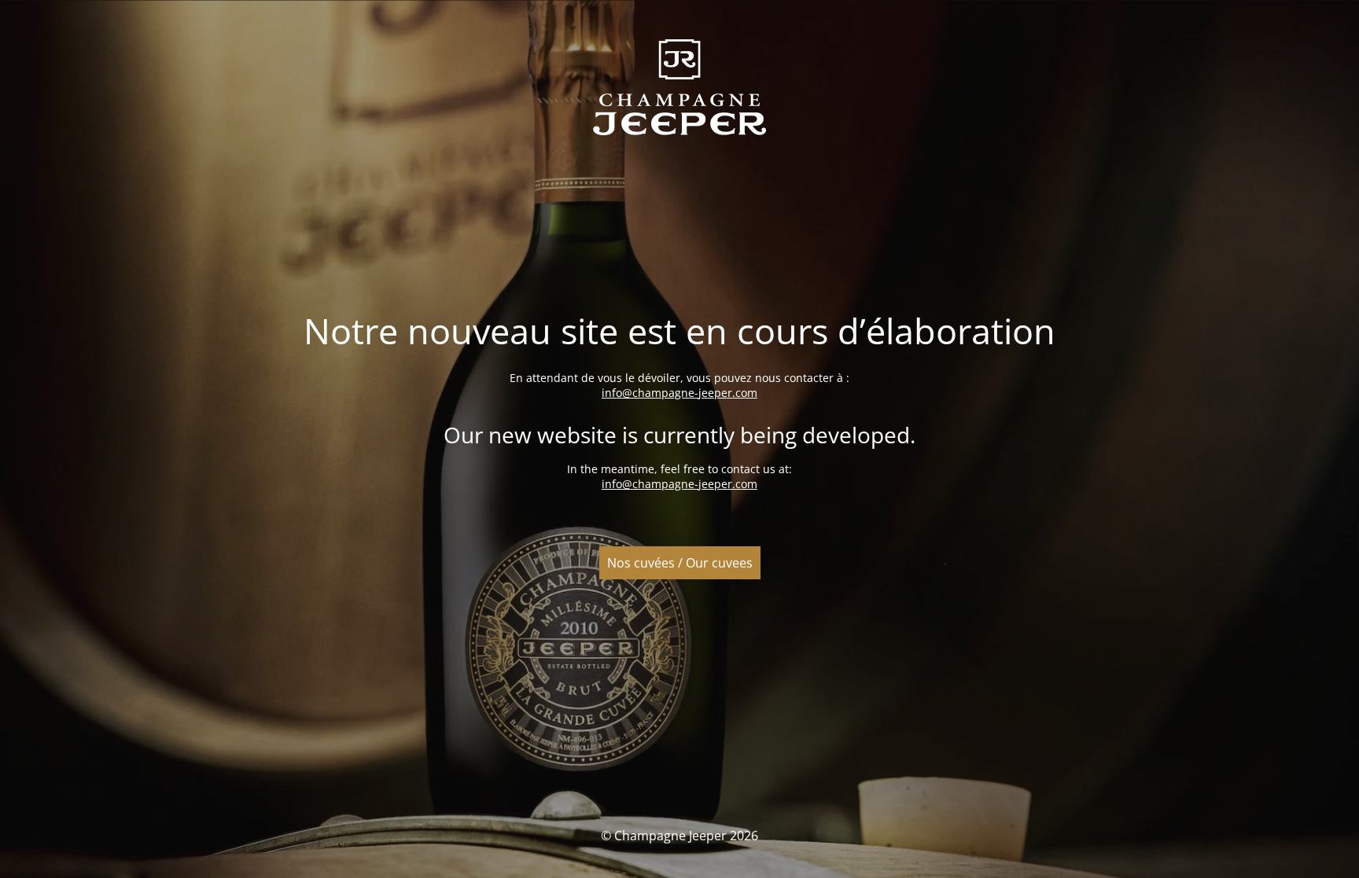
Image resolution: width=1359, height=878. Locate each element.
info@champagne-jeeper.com (679, 392)
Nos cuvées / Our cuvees (680, 562)
